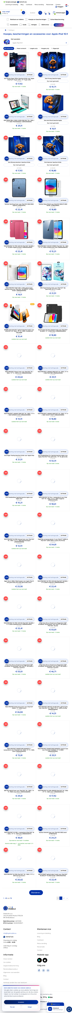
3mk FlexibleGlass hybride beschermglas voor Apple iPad (19, 498)
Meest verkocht (21, 48)
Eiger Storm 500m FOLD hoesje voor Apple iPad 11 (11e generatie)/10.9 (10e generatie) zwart (19, 581)
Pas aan (12, 1007)
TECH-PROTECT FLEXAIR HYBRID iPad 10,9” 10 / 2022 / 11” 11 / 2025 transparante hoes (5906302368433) (53, 246)
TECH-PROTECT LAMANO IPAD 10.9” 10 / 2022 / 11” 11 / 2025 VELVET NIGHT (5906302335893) (53, 414)
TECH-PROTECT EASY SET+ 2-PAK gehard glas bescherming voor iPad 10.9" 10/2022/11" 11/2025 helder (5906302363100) (19, 289)
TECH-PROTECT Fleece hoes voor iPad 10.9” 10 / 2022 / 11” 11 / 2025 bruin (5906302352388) (19, 372)
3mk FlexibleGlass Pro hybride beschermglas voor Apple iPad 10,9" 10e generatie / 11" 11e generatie (53, 456)
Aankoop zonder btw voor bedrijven (15, 982)
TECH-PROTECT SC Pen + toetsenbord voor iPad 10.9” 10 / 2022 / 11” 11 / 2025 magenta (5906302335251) (53, 499)
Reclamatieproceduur (10, 969)
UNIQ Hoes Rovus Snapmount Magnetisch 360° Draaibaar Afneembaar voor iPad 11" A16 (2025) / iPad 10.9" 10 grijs (52, 624)
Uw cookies (7, 962)
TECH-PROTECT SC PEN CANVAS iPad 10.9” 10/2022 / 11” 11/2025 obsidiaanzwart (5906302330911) (19, 623)
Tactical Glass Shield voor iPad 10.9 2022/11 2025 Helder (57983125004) (53, 204)
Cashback (29, 4)
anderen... (36, 893)
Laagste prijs (34, 48)
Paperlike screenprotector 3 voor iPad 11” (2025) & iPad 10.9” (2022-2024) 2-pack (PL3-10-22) (53, 539)
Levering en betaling (11, 4)
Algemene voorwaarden (11, 972)
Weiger (30, 1007)
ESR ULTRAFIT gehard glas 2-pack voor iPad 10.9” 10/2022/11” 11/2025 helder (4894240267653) (52, 875)
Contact (58, 4)
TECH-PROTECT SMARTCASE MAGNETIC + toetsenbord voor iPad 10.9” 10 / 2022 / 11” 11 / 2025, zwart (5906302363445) (19, 750)
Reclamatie (49, 4)
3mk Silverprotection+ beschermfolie (19, 162)
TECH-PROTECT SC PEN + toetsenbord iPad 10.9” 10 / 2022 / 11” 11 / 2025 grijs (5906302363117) (19, 833)
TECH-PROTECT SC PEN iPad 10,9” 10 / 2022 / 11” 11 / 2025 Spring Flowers (19, 875)
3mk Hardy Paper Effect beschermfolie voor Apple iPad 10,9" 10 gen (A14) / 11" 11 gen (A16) (19, 79)
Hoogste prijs (45, 48)
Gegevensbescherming (11, 966)
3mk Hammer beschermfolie (52, 162)
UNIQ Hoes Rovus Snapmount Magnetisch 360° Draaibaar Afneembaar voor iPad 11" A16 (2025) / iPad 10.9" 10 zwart (52, 666)
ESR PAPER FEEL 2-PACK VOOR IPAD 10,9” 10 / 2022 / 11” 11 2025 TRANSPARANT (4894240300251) (19, 121)
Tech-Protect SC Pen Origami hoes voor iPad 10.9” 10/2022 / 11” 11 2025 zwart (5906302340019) (53, 330)
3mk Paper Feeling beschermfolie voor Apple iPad (19, 455)
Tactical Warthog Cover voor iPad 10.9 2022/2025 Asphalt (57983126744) (19, 204)
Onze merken (7, 959)
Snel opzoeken (15, 39)
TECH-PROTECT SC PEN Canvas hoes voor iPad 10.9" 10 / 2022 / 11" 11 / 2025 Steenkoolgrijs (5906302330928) (19, 540)
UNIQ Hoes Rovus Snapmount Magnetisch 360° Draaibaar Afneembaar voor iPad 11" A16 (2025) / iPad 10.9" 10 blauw (19, 666)
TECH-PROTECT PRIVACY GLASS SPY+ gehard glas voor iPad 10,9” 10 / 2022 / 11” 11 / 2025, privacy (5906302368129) (53, 708)
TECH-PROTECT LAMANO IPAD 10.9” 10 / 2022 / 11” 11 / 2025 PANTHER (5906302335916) (53, 372)
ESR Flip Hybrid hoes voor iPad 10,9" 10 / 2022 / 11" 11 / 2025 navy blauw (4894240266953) (19, 791)
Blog (22, 4)
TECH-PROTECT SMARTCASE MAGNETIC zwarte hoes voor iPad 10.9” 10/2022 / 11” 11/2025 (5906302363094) (53, 750)
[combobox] (40, 43)
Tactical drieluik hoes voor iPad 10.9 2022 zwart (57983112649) (53, 833)
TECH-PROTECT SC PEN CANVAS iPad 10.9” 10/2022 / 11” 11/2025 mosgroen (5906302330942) (53, 581)
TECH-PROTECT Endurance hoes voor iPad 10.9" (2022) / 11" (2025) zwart (19, 707)
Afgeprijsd (56, 48)
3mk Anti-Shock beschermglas (53, 120)
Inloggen (60, 7)
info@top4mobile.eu (9, 933)
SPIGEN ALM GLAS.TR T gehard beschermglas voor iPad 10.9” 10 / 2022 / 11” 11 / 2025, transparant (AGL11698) (19, 331)
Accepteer (21, 1002)
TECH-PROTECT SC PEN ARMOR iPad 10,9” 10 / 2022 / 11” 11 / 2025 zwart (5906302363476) (53, 791)
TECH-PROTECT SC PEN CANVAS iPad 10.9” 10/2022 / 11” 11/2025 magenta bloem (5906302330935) (19, 246)
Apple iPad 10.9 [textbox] (17, 43)
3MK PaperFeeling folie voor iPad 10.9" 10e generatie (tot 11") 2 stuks (53, 288)
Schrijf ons (23, 2)
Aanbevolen (9, 48)
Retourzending (39, 4)
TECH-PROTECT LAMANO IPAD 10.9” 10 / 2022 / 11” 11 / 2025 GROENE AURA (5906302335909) (19, 414)
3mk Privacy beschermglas (53, 78)
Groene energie (11, 2)
